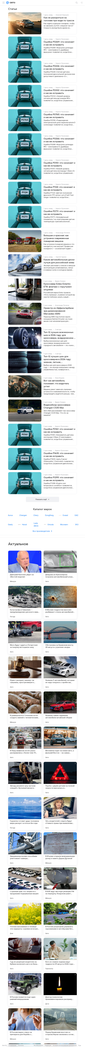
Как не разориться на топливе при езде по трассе (59, 19)
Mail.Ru (4, 1045)
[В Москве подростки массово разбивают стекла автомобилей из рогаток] (60, 602)
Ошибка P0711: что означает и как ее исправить (59, 212)
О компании (12, 1045)
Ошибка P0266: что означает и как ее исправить (59, 140)
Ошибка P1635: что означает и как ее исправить (59, 454)
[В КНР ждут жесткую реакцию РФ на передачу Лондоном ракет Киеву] (60, 883)
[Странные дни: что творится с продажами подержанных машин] (24, 883)
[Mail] (7, 2)
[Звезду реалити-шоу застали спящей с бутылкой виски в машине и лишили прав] (24, 778)
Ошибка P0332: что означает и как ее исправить (59, 91)
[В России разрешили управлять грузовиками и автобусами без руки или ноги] (60, 919)
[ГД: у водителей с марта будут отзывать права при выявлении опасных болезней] (60, 813)
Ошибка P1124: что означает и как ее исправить (59, 188)
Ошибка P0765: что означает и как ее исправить (59, 116)
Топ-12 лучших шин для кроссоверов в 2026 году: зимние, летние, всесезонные (57, 359)
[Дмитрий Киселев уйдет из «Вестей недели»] (24, 567)
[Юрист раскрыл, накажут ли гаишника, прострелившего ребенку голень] (24, 672)
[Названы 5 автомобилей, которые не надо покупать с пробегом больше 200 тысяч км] (60, 672)
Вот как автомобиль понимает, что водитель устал (56, 384)
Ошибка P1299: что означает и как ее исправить (59, 479)
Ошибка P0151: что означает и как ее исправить (59, 164)
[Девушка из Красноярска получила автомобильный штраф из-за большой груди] (60, 567)
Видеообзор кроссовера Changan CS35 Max (57, 406)
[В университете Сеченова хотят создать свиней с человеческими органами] (24, 707)
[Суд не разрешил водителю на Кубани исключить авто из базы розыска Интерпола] (24, 954)
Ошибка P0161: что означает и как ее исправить (59, 430)
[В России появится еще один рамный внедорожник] (24, 989)
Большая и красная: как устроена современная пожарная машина (56, 238)
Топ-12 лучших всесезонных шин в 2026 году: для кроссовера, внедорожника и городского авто (59, 335)
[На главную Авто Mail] (12, 2)
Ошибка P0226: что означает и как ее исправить (59, 67)
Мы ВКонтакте (38, 1045)
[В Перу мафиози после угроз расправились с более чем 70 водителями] (24, 743)
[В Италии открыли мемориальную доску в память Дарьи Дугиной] (60, 848)
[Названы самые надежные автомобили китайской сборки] (60, 707)
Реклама (21, 1045)
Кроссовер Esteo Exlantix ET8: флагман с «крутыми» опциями (58, 287)
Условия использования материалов (65, 1045)
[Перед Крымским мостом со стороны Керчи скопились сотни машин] (60, 1024)
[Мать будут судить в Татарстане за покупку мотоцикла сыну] (24, 637)
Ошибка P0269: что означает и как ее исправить (59, 43)
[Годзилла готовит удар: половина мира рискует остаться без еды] (24, 813)
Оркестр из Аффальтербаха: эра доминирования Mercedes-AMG (59, 311)
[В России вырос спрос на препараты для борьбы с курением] (24, 1024)
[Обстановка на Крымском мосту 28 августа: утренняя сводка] (60, 637)
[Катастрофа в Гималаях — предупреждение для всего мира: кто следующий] (24, 602)
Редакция (48, 1045)
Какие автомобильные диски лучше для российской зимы (59, 261)
